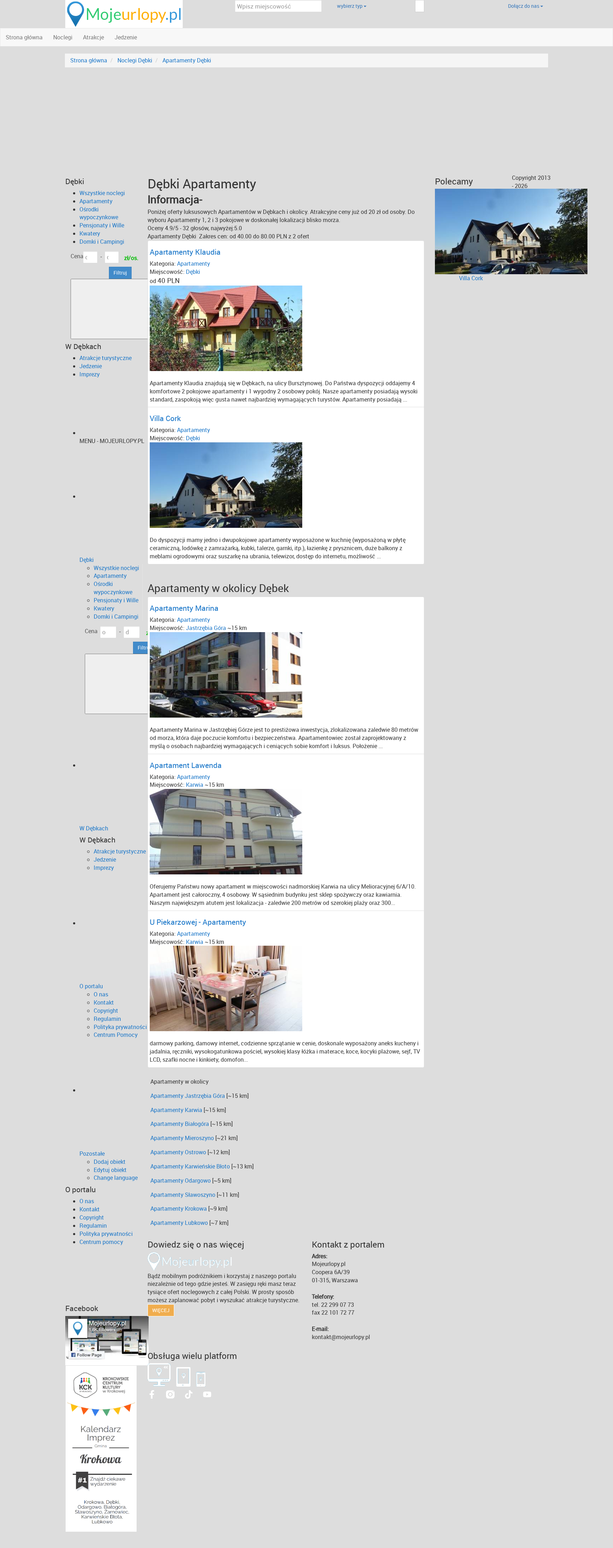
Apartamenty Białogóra (179, 1124)
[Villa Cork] (226, 484)
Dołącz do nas (524, 5)
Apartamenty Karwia (176, 1110)
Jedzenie (126, 37)
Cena (77, 256)
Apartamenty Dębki (186, 60)
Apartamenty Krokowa (178, 1208)
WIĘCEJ (161, 1310)
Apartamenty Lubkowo (179, 1223)
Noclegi (62, 37)
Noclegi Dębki (134, 60)
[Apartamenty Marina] (226, 674)
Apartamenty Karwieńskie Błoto (190, 1166)
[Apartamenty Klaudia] (226, 328)
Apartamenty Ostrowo (178, 1152)
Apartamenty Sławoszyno (182, 1195)
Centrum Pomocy (116, 1035)
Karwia (194, 785)
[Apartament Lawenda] (226, 831)
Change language (116, 1178)
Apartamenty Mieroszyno (182, 1138)
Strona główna (24, 37)
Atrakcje (93, 37)
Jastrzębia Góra (206, 628)
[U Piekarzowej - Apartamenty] (226, 988)
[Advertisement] (306, 120)
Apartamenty (193, 263)
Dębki (193, 272)
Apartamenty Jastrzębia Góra (187, 1096)
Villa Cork (471, 278)
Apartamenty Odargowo (180, 1180)
